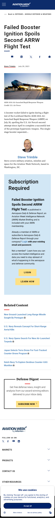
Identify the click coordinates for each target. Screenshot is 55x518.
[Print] (49, 57)
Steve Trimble (9, 66)
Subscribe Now (26, 404)
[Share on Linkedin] (21, 57)
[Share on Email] (12, 57)
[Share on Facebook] (40, 57)
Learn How (27, 281)
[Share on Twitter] (31, 57)
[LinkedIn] (19, 441)
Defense (19, 14)
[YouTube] (14, 441)
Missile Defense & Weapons (38, 14)
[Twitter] (3, 441)
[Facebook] (8, 441)
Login (27, 272)
